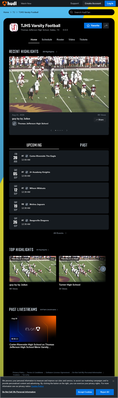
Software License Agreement (58, 373)
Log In (110, 3)
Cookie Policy (37, 386)
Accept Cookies (85, 392)
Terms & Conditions (35, 373)
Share (100, 119)
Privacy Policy (18, 373)
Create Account (93, 3)
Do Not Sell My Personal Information (87, 373)
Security (25, 375)
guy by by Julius (21, 118)
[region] (59, 387)
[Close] (113, 381)
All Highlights (48, 51)
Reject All (104, 392)
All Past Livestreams (48, 309)
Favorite (95, 25)
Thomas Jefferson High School (33, 123)
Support (75, 3)
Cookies (16, 375)
